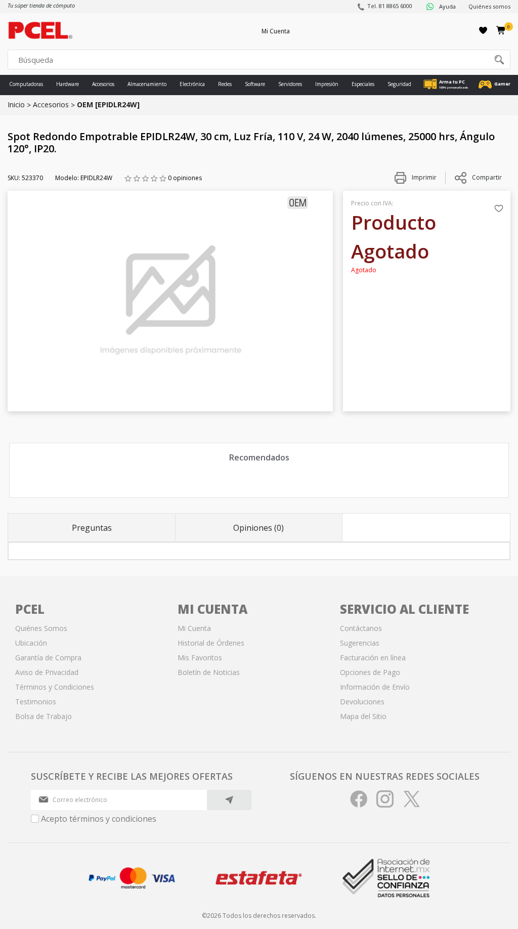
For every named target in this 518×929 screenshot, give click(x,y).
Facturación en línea (373, 657)
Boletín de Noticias (209, 672)
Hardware (67, 84)
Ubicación (31, 643)
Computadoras (26, 84)
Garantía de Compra (48, 657)
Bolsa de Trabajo (43, 716)
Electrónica (192, 84)
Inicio (16, 104)
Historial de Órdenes (211, 643)
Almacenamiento (146, 84)
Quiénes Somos (41, 628)
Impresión (326, 84)
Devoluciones (362, 701)
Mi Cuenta (276, 31)
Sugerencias (359, 643)
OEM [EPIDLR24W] (108, 104)
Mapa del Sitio (363, 716)
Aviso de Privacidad (46, 672)
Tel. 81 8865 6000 (389, 6)
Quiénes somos (489, 6)
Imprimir (423, 177)
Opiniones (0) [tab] (258, 527)
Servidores (290, 84)
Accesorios (103, 84)
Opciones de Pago (370, 672)
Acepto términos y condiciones (98, 818)
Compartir (487, 177)
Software (255, 84)
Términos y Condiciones (54, 687)
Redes (225, 84)
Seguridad (399, 84)
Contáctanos (361, 628)
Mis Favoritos (200, 657)
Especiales (363, 84)
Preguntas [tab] (92, 527)
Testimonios (35, 701)
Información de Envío (375, 687)
